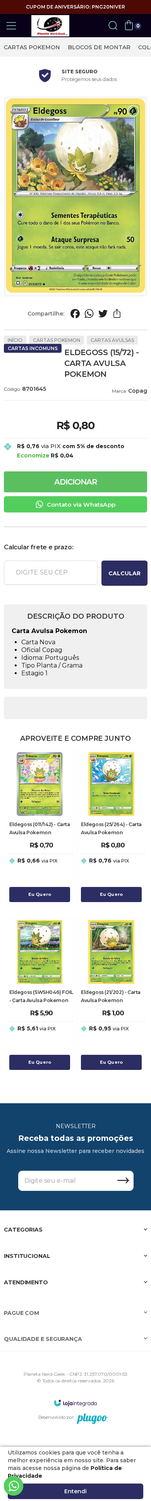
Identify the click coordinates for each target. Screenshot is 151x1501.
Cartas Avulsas (112, 340)
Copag (137, 390)
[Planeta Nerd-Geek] (50, 25)
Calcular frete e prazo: (38, 547)
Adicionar (75, 482)
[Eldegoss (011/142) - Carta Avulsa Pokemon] (40, 828)
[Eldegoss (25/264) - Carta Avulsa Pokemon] (111, 828)
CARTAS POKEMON (32, 47)
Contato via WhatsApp (81, 504)
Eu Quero (39, 894)
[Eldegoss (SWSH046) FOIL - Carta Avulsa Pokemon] (40, 996)
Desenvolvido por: (56, 1417)
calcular (124, 573)
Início (15, 340)
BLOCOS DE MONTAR (99, 47)
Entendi (75, 1491)
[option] (32, 47)
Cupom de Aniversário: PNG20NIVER (75, 7)
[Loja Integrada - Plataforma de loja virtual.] (75, 1402)
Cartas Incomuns (33, 348)
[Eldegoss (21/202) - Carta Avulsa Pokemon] (111, 996)
